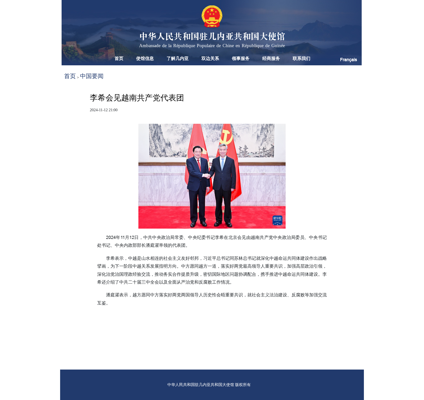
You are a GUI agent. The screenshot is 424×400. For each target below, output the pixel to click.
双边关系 (210, 58)
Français (348, 59)
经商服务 (271, 58)
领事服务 (241, 58)
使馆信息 (145, 58)
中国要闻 (92, 76)
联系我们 (301, 58)
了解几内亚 (178, 58)
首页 (119, 58)
